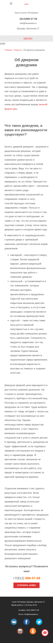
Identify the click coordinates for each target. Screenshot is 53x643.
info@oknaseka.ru (28, 23)
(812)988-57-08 (28, 18)
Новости (18, 50)
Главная (8, 50)
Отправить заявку (26, 585)
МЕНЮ (27, 38)
